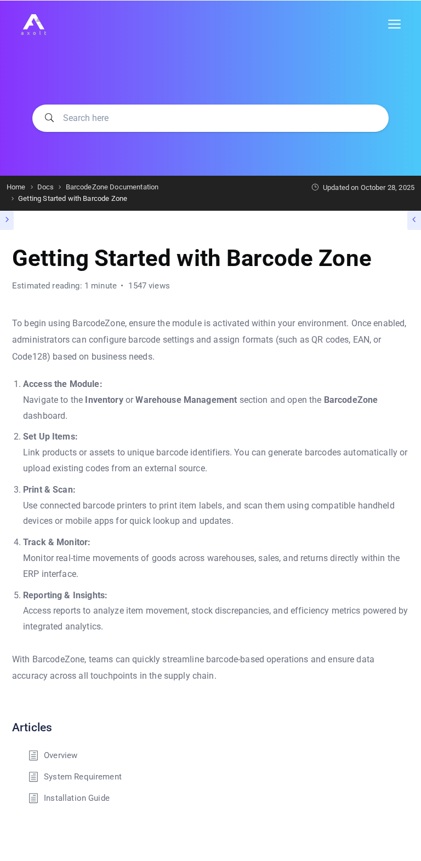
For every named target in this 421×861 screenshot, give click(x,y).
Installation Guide (77, 798)
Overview (60, 755)
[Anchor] (58, 726)
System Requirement (83, 777)
